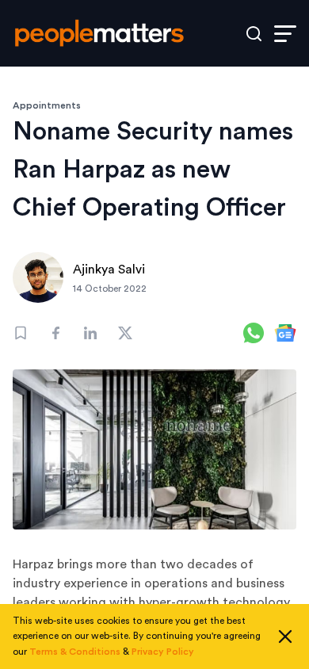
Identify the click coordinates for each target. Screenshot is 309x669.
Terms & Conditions (74, 651)
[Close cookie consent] (285, 636)
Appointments (47, 105)
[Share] (55, 333)
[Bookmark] (21, 333)
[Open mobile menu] (285, 33)
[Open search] (253, 33)
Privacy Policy (163, 651)
